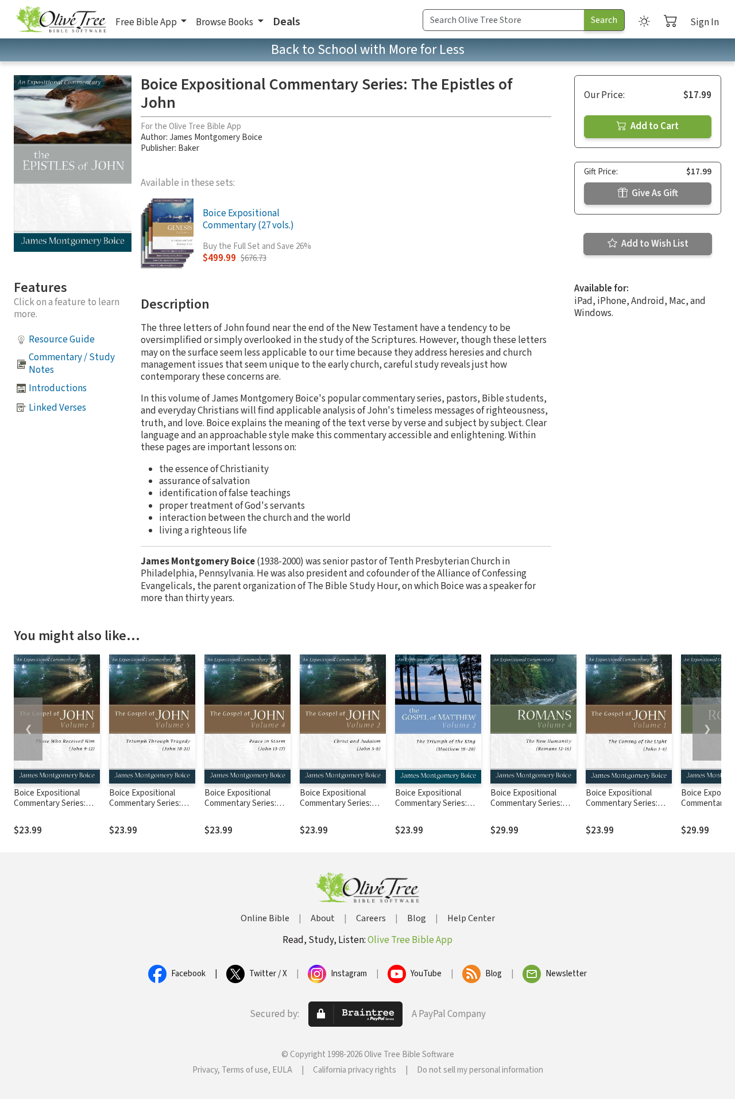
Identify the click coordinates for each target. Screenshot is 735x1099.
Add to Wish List (654, 244)
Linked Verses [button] (57, 408)
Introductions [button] (58, 388)
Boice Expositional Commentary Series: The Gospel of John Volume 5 (145, 809)
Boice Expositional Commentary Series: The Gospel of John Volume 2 (336, 809)
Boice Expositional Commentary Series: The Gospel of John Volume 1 (621, 809)
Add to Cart (654, 126)
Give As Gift (654, 193)
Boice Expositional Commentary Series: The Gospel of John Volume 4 (240, 809)
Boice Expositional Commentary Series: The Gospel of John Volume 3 (50, 809)
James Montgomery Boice (215, 137)
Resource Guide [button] (62, 339)
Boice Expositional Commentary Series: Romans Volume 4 (526, 804)
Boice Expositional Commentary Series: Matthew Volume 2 (431, 804)
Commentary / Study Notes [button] (72, 363)
